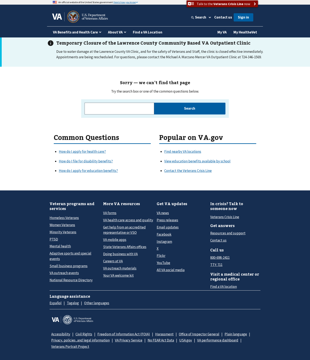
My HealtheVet (245, 32)
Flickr (161, 255)
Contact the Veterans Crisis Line (188, 170)
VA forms (109, 213)
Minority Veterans (63, 232)
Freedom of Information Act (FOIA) (123, 334)
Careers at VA (113, 261)
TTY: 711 (216, 264)
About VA (115, 32)
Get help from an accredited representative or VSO (124, 230)
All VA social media (171, 270)
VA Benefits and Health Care (75, 32)
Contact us (223, 17)
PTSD (54, 239)
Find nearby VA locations (182, 151)
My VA (222, 32)
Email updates (168, 227)
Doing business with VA (120, 254)
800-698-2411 (220, 257)
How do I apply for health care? (82, 151)
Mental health (60, 246)
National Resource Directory (71, 280)
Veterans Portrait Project (70, 346)
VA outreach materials (119, 268)
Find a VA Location (147, 32)
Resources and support (227, 233)
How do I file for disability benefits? (86, 161)
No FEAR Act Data (161, 340)
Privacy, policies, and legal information (80, 340)
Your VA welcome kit (118, 275)
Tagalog (73, 303)
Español (56, 303)
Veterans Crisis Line (224, 217)
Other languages (96, 303)
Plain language (236, 334)
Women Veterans (62, 225)
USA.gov (185, 340)
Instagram (164, 241)
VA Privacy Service (128, 340)
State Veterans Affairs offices (124, 246)
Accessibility (60, 334)
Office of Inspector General (199, 334)
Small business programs (69, 266)
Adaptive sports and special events (70, 256)
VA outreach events (64, 273)
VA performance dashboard (217, 340)
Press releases (167, 220)
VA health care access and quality (128, 220)
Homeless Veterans (64, 217)
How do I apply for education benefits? (88, 170)
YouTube (163, 262)
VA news (163, 213)
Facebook (164, 234)
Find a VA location (223, 286)
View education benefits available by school (197, 161)
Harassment (164, 334)
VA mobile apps (114, 239)
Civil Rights (83, 334)
